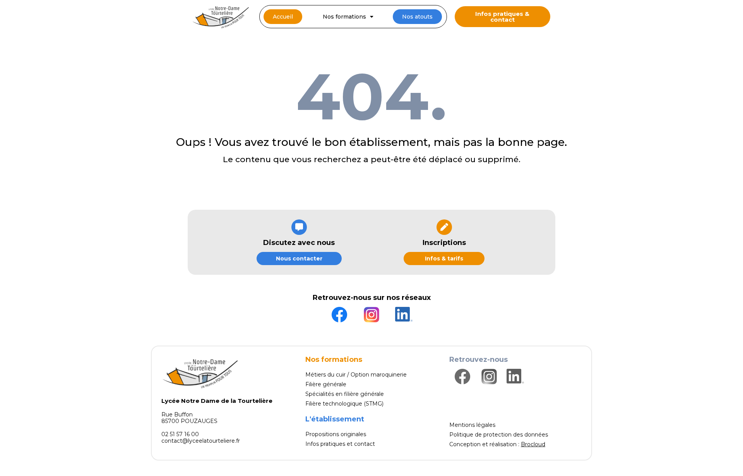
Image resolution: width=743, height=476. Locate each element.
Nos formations (344, 16)
